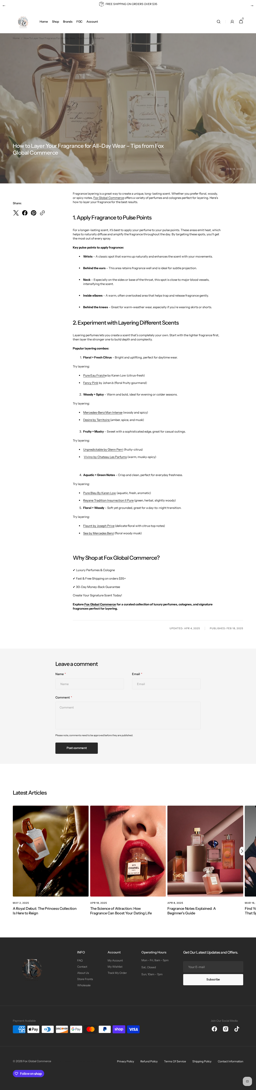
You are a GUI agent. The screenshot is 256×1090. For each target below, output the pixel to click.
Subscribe (213, 979)
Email (136, 674)
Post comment (77, 748)
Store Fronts (85, 979)
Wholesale (84, 985)
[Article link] (51, 865)
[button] (218, 21)
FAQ (80, 960)
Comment (62, 697)
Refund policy (149, 1061)
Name (59, 674)
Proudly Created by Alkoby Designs (74, 1061)
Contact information (230, 1061)
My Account (115, 960)
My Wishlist (115, 966)
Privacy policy (125, 1061)
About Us (83, 973)
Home (16, 38)
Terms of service (175, 1061)
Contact (82, 966)
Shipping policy (201, 1061)
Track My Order (117, 973)
